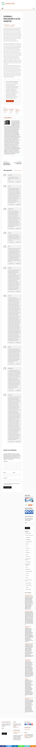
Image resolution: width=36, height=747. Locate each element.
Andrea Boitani (7, 117)
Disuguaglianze (28, 539)
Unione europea (28, 589)
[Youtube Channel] (32, 724)
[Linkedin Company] (30, 724)
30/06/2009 (11, 181)
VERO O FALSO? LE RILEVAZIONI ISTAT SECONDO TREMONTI (7, 163)
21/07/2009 (11, 441)
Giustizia (27, 550)
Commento (5, 461)
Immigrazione (28, 552)
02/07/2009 (11, 342)
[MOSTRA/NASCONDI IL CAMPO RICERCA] (33, 8)
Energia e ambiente (29, 541)
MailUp (25, 734)
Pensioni (27, 573)
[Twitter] (27, 724)
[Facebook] (25, 724)
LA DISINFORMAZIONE (29, 611)
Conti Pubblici (28, 537)
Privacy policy (15, 733)
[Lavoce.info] (8, 3)
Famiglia (27, 543)
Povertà (27, 575)
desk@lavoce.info (16, 727)
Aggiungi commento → (18, 170)
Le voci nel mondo (27, 729)
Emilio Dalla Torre (27, 736)
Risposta (18, 181)
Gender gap (28, 548)
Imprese (27, 554)
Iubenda (25, 735)
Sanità (27, 577)
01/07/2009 (11, 291)
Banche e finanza (28, 533)
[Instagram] (28, 724)
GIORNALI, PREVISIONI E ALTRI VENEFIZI (11, 18)
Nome (4, 472)
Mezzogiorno (28, 569)
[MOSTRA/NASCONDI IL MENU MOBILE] (2, 8)
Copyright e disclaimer (16, 732)
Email (14, 472)
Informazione (28, 556)
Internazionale (28, 561)
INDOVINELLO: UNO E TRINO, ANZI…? (18, 163)
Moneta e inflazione (29, 571)
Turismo (27, 587)
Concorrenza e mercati (29, 535)
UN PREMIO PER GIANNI (29, 643)
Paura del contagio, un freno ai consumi (18, 110)
